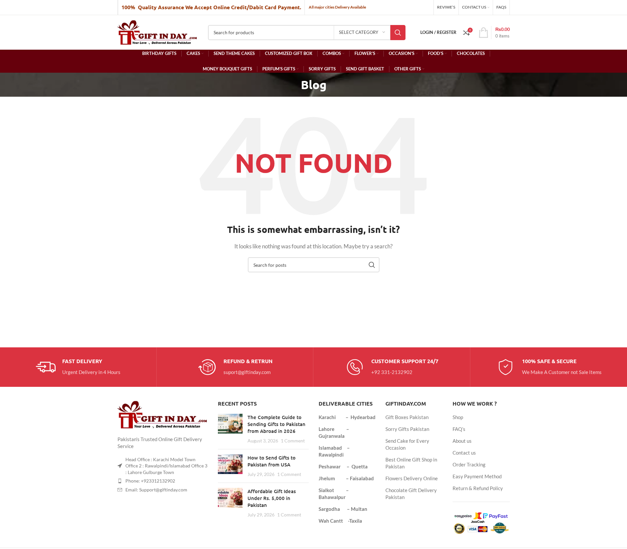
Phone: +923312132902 (150, 481)
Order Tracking (469, 464)
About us (462, 441)
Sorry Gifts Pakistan (407, 429)
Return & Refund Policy (478, 488)
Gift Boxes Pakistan (407, 417)
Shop (458, 417)
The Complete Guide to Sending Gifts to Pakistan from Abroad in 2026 (276, 424)
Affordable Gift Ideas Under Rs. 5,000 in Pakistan (272, 498)
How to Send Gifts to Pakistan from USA (272, 461)
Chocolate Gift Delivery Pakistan (411, 493)
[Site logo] (158, 32)
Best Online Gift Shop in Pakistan (411, 463)
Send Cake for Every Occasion (407, 444)
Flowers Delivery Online (411, 478)
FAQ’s (459, 429)
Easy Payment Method (477, 476)
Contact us (464, 453)
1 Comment (293, 440)
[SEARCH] (397, 32)
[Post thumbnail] (230, 429)
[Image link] (163, 414)
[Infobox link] (78, 367)
